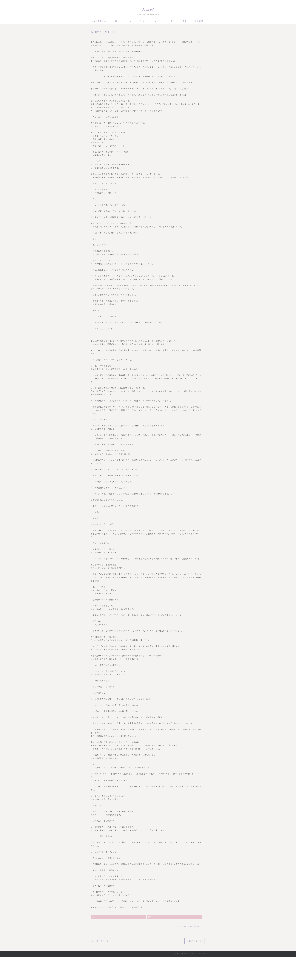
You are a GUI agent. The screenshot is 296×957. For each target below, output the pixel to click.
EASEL (206, 954)
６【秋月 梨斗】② (99, 941)
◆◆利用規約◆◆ (99, 21)
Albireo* (148, 9)
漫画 (171, 21)
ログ (157, 21)
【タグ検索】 (198, 21)
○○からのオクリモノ (194, 926)
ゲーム (129, 21)
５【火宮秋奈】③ (193, 941)
